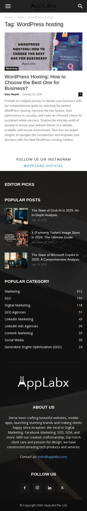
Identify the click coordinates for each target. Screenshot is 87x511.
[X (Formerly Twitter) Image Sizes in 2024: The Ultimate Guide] (16, 238)
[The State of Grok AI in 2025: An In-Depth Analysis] (16, 216)
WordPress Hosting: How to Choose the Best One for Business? (35, 82)
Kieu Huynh (12, 94)
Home (9, 17)
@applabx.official (44, 165)
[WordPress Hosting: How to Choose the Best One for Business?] (43, 51)
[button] (7, 6)
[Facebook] (24, 488)
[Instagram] (37, 488)
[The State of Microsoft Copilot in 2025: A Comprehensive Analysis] (16, 260)
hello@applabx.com (52, 456)
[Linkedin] (50, 488)
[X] (62, 488)
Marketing (11, 68)
